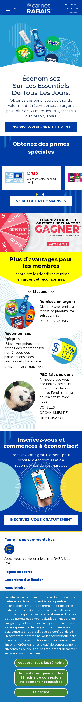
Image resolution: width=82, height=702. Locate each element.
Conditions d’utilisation (24, 580)
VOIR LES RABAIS (54, 321)
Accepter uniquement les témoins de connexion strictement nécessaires (41, 677)
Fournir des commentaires (29, 540)
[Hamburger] (8, 9)
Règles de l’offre (18, 572)
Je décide (41, 692)
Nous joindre (15, 588)
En (15, 8)
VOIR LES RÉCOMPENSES (25, 367)
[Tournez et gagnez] (58, 244)
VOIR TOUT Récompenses (41, 201)
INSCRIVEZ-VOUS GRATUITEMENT (41, 127)
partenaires (12, 601)
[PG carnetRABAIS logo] (39, 8)
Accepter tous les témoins (41, 663)
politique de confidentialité (53, 631)
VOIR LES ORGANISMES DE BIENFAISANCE (54, 412)
